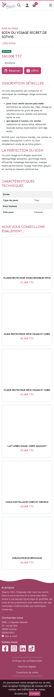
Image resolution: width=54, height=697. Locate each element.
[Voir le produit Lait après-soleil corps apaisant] (27, 424)
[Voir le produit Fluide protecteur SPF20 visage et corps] (27, 368)
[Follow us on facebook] (5, 649)
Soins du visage (10, 28)
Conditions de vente (27, 672)
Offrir (35, 70)
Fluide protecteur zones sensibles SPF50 (26, 277)
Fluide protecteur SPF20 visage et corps (27, 390)
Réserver (14, 70)
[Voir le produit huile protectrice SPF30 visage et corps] (27, 312)
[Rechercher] (19, 5)
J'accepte (34, 693)
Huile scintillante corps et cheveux (27, 502)
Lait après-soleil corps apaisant (26, 446)
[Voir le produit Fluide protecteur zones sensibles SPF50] (27, 256)
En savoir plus (21, 693)
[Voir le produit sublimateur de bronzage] (27, 536)
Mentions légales (27, 666)
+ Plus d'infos (9, 43)
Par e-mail (11, 636)
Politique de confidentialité (27, 660)
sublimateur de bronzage (27, 558)
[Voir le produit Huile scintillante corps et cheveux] (27, 480)
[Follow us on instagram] (14, 649)
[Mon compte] (27, 5)
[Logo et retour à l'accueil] (9, 8)
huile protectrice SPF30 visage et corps (27, 334)
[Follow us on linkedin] (22, 649)
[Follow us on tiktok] (31, 649)
